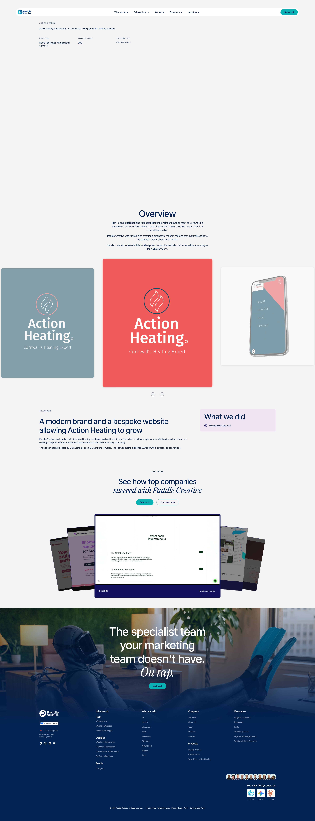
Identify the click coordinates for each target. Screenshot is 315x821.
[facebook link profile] (40, 743)
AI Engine (100, 768)
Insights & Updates (242, 717)
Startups (145, 741)
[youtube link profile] (54, 743)
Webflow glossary (242, 731)
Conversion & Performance (107, 751)
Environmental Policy (197, 808)
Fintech (145, 750)
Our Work (159, 12)
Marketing (146, 736)
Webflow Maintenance (105, 742)
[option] (157, 323)
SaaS (144, 731)
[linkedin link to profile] (49, 743)
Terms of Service (164, 808)
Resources (238, 722)
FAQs (236, 727)
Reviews (191, 731)
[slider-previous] (153, 394)
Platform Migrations (104, 756)
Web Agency (101, 721)
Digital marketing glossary (245, 736)
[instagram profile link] (45, 743)
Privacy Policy (151, 808)
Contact (191, 736)
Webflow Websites (104, 726)
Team (190, 727)
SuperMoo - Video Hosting (199, 759)
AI (143, 717)
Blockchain (146, 727)
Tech (144, 755)
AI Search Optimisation (105, 747)
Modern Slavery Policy (179, 808)
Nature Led (147, 746)
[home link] (27, 12)
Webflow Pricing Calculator (245, 741)
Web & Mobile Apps (104, 730)
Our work (192, 717)
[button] (121, 12)
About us (192, 722)
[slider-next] (161, 394)
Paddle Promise (194, 750)
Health (145, 722)
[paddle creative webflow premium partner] (49, 723)
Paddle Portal (194, 754)
